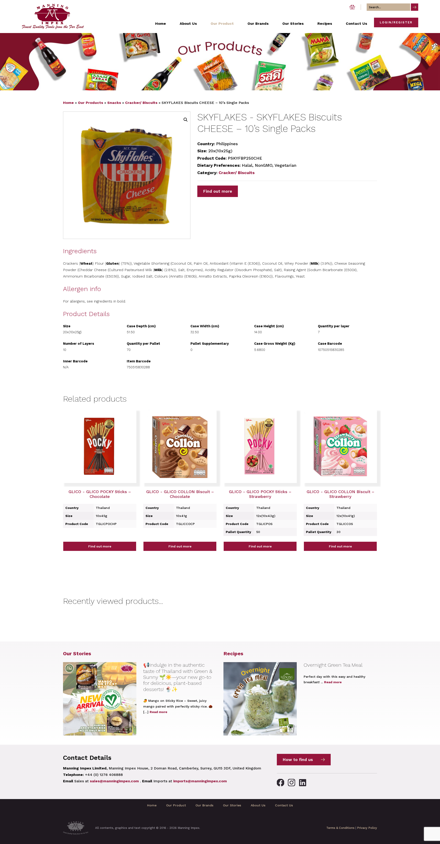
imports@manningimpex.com (200, 781)
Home (68, 102)
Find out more (217, 191)
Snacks (114, 102)
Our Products (90, 102)
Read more (158, 712)
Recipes (233, 653)
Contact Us (284, 805)
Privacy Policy (367, 828)
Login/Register (396, 22)
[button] (186, 120)
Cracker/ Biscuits (141, 102)
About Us (258, 805)
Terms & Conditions (340, 828)
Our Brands (204, 805)
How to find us (298, 759)
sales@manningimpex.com (114, 781)
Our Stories (77, 653)
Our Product (176, 805)
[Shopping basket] (352, 7)
